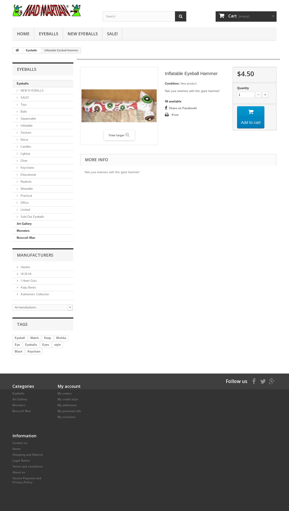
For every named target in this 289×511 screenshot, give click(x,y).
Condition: (172, 83)
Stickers (25, 132)
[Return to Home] (17, 50)
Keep (47, 338)
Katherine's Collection (34, 294)
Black (18, 351)
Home (23, 33)
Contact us (19, 443)
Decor (24, 139)
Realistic (26, 181)
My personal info (69, 411)
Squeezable (28, 118)
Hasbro (25, 267)
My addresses (67, 405)
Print (175, 115)
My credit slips (68, 399)
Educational (28, 174)
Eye (17, 344)
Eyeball (20, 338)
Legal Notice (21, 460)
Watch (34, 338)
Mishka (61, 338)
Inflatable (26, 125)
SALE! (112, 33)
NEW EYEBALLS (83, 33)
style (57, 344)
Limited (25, 209)
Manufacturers (35, 255)
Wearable (26, 188)
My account (69, 386)
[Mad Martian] (54, 9)
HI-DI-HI (25, 274)
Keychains (27, 167)
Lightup (25, 153)
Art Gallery (24, 223)
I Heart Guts (28, 280)
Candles (25, 146)
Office (24, 202)
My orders (65, 393)
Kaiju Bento (28, 287)
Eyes (45, 344)
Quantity (243, 88)
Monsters (23, 230)
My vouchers (66, 417)
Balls (23, 111)
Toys (23, 104)
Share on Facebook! (183, 108)
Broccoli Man (26, 237)
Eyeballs (48, 33)
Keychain (34, 351)
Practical (26, 195)
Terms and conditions (27, 466)
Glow (23, 160)
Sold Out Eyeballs (32, 216)
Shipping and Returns (27, 455)
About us (18, 472)
